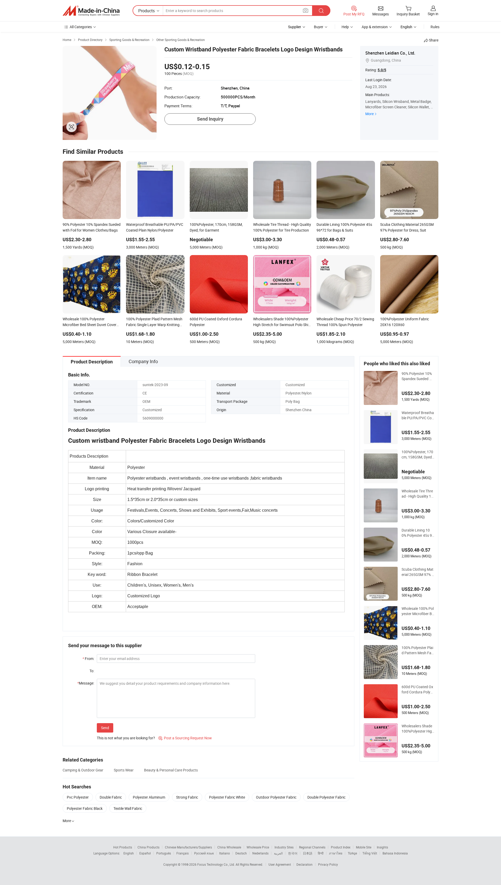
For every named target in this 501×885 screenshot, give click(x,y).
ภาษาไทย (335, 853)
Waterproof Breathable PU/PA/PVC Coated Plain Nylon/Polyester (418, 415)
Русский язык (204, 853)
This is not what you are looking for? (126, 737)
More (369, 113)
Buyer (318, 26)
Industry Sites (284, 847)
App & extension (375, 26)
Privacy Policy (328, 864)
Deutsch (241, 853)
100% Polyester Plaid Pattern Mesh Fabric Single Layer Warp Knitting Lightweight (418, 650)
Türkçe (352, 853)
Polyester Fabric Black (85, 808)
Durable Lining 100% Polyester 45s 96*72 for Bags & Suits (418, 533)
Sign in (433, 13)
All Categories (81, 26)
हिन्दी (321, 853)
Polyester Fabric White (227, 797)
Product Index (340, 847)
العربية (278, 853)
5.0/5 (382, 70)
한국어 (292, 853)
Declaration (304, 864)
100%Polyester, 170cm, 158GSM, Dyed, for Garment (417, 454)
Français (182, 853)
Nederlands (260, 853)
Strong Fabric (187, 797)
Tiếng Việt (369, 853)
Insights (382, 847)
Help (345, 26)
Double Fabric (111, 797)
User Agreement (280, 864)
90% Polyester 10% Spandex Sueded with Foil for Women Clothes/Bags (418, 376)
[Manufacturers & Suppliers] (91, 10)
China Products (148, 847)
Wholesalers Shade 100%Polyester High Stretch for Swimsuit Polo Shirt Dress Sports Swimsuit (418, 728)
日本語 (307, 853)
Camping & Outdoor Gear (83, 770)
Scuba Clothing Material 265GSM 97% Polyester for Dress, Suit (418, 572)
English (128, 853)
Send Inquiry (210, 119)
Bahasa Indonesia (395, 853)
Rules (435, 26)
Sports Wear (124, 770)
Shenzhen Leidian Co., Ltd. (390, 53)
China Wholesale (229, 847)
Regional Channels (312, 847)
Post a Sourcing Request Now (185, 737)
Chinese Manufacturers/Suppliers (188, 847)
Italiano (224, 853)
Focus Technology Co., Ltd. (216, 864)
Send (105, 727)
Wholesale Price (258, 847)
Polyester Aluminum (149, 797)
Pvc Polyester (78, 797)
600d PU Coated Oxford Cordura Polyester (418, 689)
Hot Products (122, 847)
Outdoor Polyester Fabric (276, 797)
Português (163, 853)
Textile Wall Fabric (128, 808)
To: (92, 670)
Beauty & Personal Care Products (171, 770)
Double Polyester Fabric (326, 797)
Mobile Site (363, 847)
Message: (85, 683)
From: (88, 658)
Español (145, 853)
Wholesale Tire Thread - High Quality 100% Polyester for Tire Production (417, 493)
